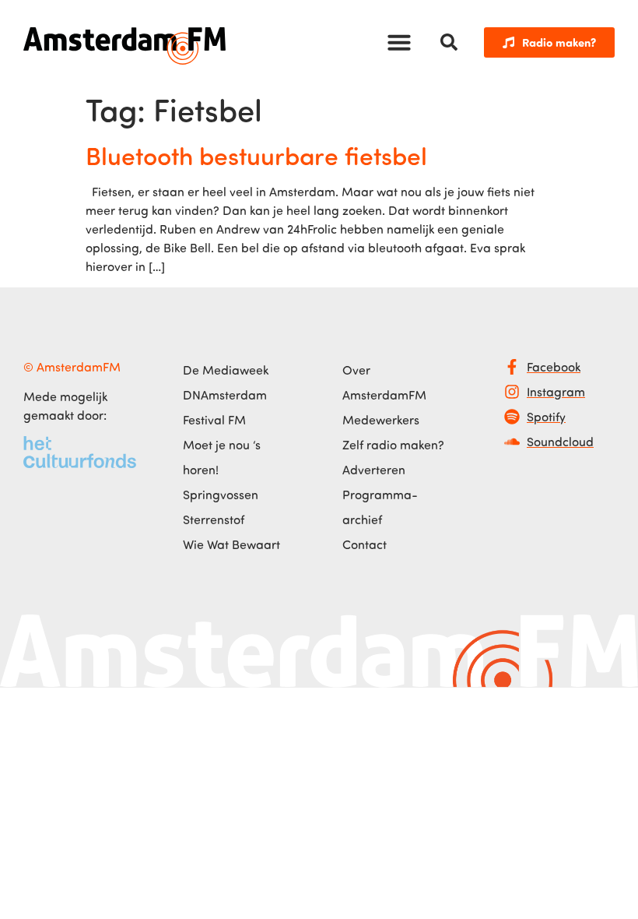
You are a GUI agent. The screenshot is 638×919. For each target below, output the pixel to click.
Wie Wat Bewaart (231, 544)
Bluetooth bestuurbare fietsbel (256, 155)
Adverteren (373, 469)
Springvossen (220, 494)
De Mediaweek (225, 370)
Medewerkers (380, 420)
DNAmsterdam (225, 395)
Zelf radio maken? (393, 444)
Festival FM (214, 420)
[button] (399, 42)
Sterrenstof (213, 519)
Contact (364, 544)
